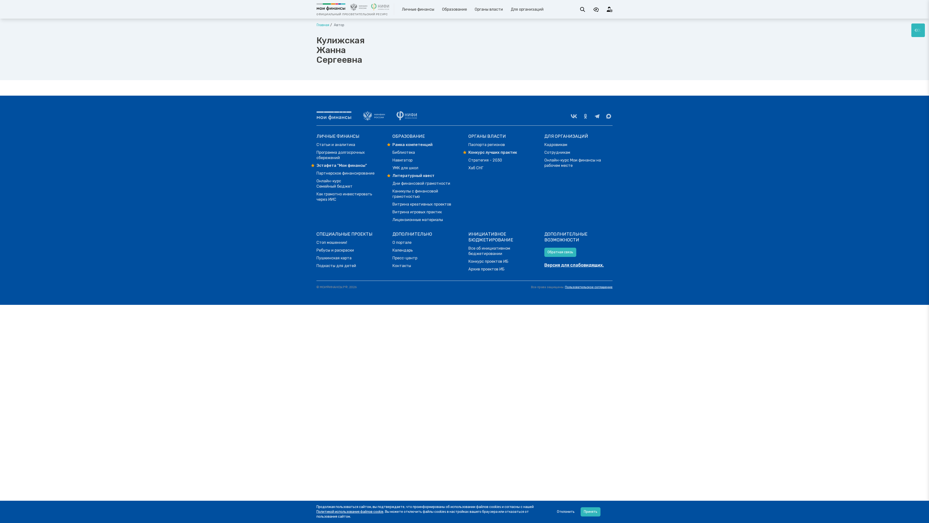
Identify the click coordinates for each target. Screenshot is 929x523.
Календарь (402, 250)
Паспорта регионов (486, 144)
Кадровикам (555, 144)
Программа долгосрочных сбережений (340, 155)
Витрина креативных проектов (421, 204)
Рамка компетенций (412, 144)
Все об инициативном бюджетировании (489, 251)
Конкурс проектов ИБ (488, 261)
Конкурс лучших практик (492, 152)
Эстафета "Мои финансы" (341, 165)
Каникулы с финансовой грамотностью (415, 194)
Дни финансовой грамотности (421, 183)
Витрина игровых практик (417, 212)
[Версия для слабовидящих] (596, 9)
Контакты (401, 265)
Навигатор (402, 160)
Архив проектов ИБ (486, 269)
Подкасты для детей (336, 265)
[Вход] (610, 9)
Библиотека (403, 152)
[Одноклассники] (585, 116)
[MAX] (609, 116)
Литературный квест (413, 175)
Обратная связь (560, 252)
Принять (590, 512)
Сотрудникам (557, 152)
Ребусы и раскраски (335, 250)
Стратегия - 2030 (485, 160)
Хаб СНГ (475, 168)
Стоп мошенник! (331, 242)
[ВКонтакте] (574, 116)
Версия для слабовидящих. (574, 265)
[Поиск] (582, 9)
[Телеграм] (597, 116)
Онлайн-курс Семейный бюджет (334, 184)
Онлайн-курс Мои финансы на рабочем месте (572, 163)
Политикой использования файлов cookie (349, 512)
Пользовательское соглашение (589, 287)
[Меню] (918, 30)
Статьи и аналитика (335, 144)
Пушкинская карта (334, 258)
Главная (322, 25)
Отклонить (566, 512)
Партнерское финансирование (345, 173)
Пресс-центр (404, 258)
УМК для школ (405, 168)
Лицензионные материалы (417, 219)
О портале (402, 242)
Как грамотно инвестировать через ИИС (344, 197)
